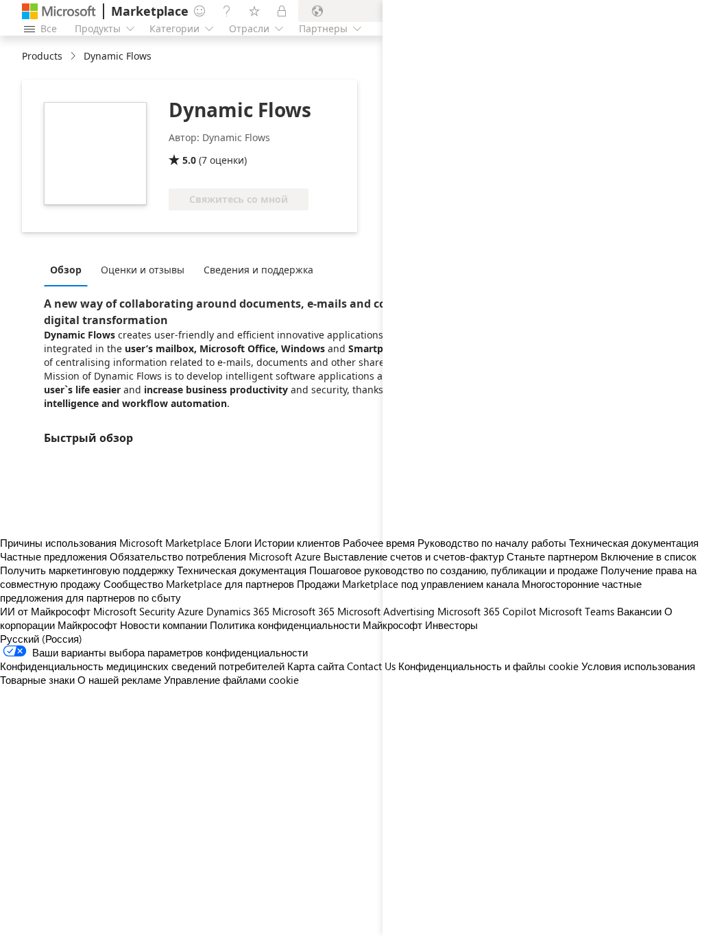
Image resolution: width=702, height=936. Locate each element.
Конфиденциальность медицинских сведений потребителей (142, 666)
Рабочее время (379, 543)
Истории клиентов (297, 543)
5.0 (189, 160)
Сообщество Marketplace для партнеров (199, 584)
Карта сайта (315, 666)
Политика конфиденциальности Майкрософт (316, 625)
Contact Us (371, 666)
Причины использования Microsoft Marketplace (110, 543)
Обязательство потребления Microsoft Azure (217, 556)
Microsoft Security (134, 611)
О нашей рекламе (119, 680)
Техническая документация (241, 570)
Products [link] (42, 55)
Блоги (238, 543)
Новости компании (163, 625)
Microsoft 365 (303, 611)
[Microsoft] (59, 11)
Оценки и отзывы (142, 269)
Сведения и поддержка (258, 269)
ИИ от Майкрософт (45, 611)
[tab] (69, 269)
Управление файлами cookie (231, 680)
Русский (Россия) (41, 638)
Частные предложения (53, 556)
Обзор (66, 269)
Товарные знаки (37, 680)
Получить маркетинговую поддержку (87, 570)
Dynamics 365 (237, 611)
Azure (191, 611)
